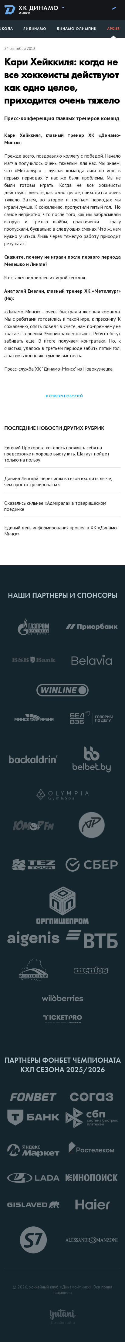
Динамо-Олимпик (77, 28)
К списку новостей (64, 396)
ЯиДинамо (34, 28)
